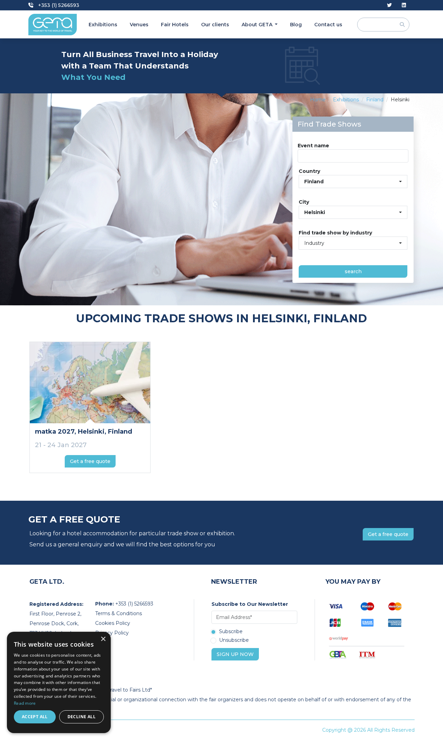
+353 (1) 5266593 (58, 5)
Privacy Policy (112, 633)
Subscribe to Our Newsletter (249, 604)
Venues (139, 24)
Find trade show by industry (335, 233)
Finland (374, 99)
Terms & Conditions (118, 613)
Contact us (328, 24)
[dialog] (59, 682)
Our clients (215, 24)
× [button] (103, 639)
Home (318, 99)
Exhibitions (103, 24)
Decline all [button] (81, 717)
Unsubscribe (234, 640)
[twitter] (389, 5)
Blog (296, 24)
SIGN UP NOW (235, 654)
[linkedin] (404, 5)
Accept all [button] (35, 717)
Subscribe (231, 632)
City (304, 202)
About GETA (258, 24)
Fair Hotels (175, 24)
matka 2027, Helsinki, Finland (83, 431)
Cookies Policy (112, 623)
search (353, 271)
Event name (313, 145)
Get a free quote (90, 461)
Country (309, 171)
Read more (25, 703)
